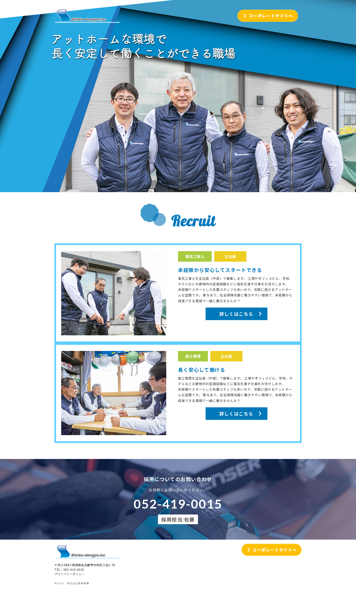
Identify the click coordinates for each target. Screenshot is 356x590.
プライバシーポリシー (69, 574)
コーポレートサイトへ (271, 16)
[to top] (347, 578)
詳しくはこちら (236, 313)
